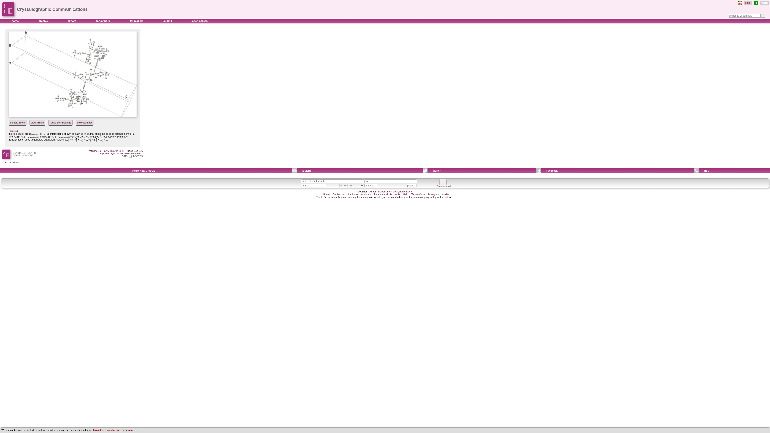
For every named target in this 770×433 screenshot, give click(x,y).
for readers (137, 20)
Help (405, 194)
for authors (103, 20)
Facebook (552, 170)
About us (366, 194)
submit (168, 20)
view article (37, 122)
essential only (113, 430)
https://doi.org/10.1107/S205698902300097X (121, 153)
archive (44, 20)
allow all (96, 430)
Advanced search (444, 186)
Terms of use (418, 194)
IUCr (748, 3)
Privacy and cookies (438, 194)
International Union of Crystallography (391, 191)
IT (756, 3)
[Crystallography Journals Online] (740, 3)
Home (326, 194)
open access (200, 20)
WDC (764, 3)
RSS (706, 170)
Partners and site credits (387, 194)
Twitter (437, 170)
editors (72, 20)
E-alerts (306, 170)
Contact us (338, 194)
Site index (352, 194)
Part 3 (106, 151)
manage (129, 430)
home (15, 20)
